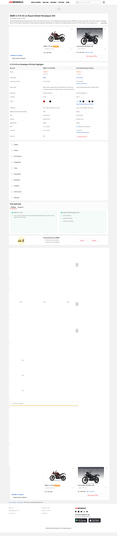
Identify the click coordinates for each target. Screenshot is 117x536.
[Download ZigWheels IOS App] (95, 520)
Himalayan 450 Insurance (82, 132)
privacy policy (46, 510)
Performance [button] (18, 156)
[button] (77, 2)
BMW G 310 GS (48, 46)
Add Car (82, 240)
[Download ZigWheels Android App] (81, 520)
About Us (11, 508)
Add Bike (94, 240)
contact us (12, 513)
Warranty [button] (16, 197)
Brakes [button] (16, 150)
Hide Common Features (18, 58)
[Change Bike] (72, 29)
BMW (44, 77)
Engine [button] (16, 144)
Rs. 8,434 (78, 126)
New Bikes (14, 502)
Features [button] (16, 186)
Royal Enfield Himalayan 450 (85, 46)
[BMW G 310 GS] (59, 36)
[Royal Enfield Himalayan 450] (92, 36)
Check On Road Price (81, 83)
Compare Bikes (20, 502)
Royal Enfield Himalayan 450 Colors (85, 104)
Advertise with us (14, 510)
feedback (45, 513)
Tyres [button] (15, 168)
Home (10, 502)
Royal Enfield (79, 77)
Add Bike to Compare (16, 55)
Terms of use (46, 508)
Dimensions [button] (17, 174)
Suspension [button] (17, 162)
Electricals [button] (17, 180)
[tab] (58, 144)
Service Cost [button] (17, 192)
